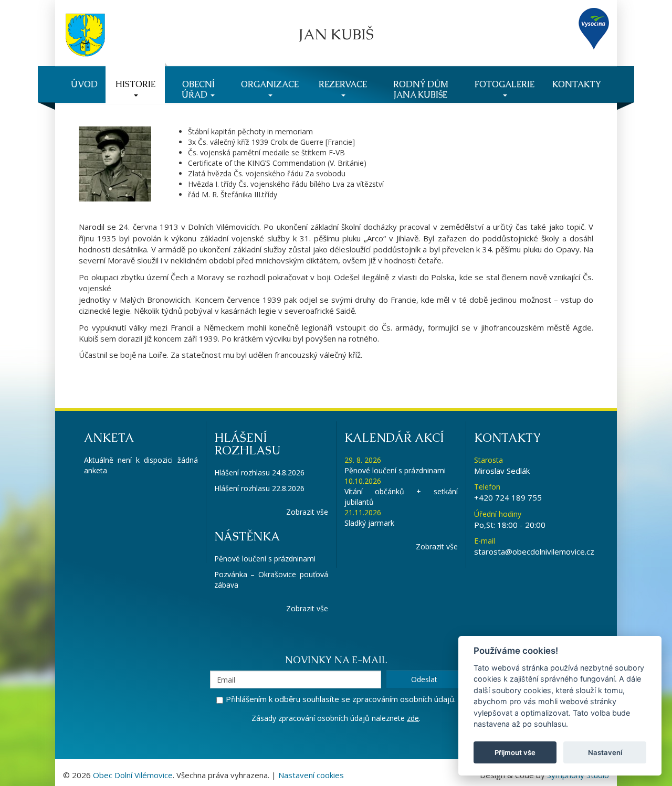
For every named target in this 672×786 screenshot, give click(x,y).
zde (413, 718)
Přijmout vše (515, 752)
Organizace (270, 84)
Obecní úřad (198, 89)
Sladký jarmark (369, 523)
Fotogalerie (504, 84)
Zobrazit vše (307, 512)
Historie (135, 84)
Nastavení (605, 752)
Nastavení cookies (311, 775)
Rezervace (343, 84)
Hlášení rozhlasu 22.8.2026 (259, 488)
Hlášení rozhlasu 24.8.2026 (259, 472)
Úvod (84, 84)
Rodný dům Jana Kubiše (420, 89)
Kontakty (576, 84)
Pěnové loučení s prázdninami (265, 559)
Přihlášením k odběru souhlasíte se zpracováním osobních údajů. (341, 699)
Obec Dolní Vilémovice (133, 775)
